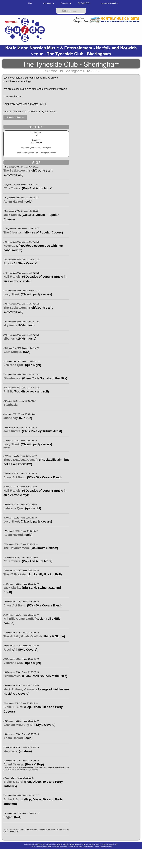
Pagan (7, 817)
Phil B (7, 391)
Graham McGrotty (16, 724)
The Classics (12, 232)
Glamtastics (12, 378)
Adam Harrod (13, 201)
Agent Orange (13, 764)
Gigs (30, 3)
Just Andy (10, 418)
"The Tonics (11, 188)
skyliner (9, 325)
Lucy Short (11, 294)
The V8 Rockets (14, 574)
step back (10, 751)
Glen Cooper (12, 351)
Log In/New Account (108, 3)
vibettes (9, 338)
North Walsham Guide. (86, 846)
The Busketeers (14, 170)
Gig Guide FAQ (83, 3)
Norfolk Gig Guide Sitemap (103, 846)
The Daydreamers (16, 548)
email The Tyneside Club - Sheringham (36, 148)
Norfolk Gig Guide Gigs (59, 846)
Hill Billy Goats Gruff (18, 618)
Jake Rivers (11, 431)
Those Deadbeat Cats (18, 459)
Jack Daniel (11, 214)
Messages (64, 3)
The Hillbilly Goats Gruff (20, 636)
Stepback (10, 404)
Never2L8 (10, 245)
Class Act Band (14, 477)
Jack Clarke (11, 587)
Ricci (7, 263)
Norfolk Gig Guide (46, 846)
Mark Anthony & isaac (19, 689)
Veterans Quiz (13, 365)
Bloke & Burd (13, 707)
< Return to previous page (15, 117)
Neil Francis (12, 276)
